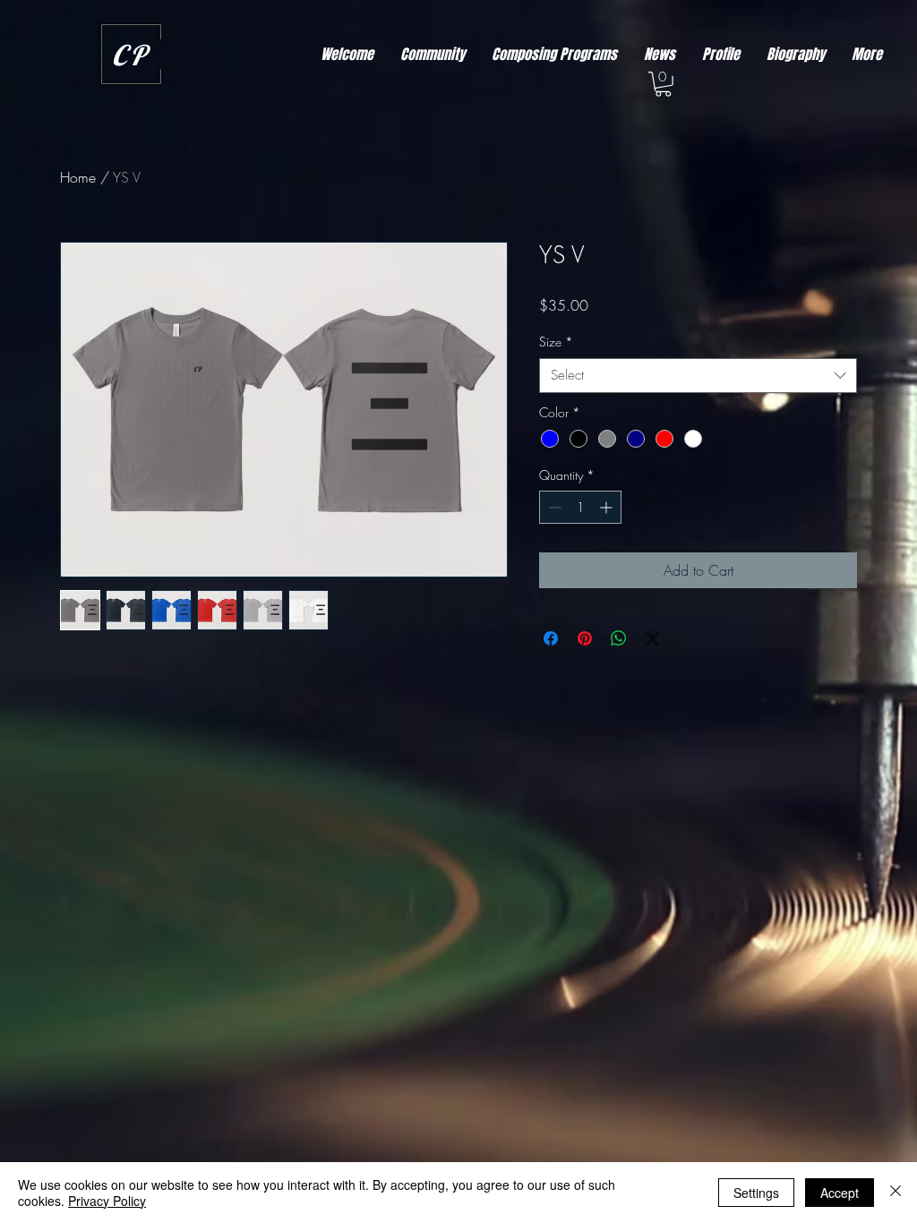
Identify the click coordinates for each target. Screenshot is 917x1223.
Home (78, 177)
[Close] (895, 1192)
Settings (756, 1193)
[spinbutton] (580, 507)
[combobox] (698, 375)
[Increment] (607, 507)
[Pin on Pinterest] (585, 638)
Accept (839, 1193)
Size (556, 341)
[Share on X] (653, 638)
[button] (663, 84)
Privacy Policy (107, 1201)
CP (131, 55)
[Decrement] (553, 507)
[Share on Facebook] (550, 638)
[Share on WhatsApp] (619, 638)
